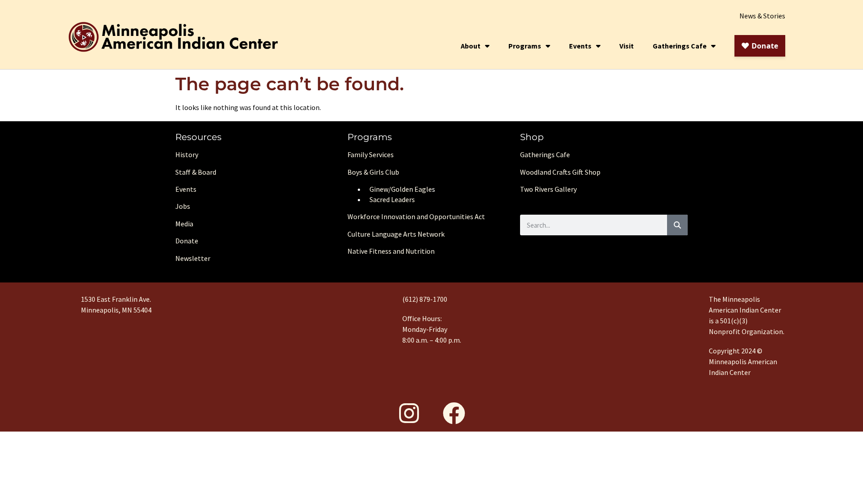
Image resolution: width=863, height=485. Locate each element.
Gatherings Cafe (680, 45)
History (186, 154)
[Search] (677, 225)
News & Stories (762, 15)
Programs (524, 45)
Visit (626, 45)
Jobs (182, 206)
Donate (186, 240)
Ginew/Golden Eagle (400, 189)
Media (184, 223)
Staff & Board (195, 172)
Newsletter (192, 258)
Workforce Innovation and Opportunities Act (416, 216)
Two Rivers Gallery (548, 189)
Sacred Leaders (392, 199)
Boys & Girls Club (373, 172)
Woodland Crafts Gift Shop (560, 172)
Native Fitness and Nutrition (391, 251)
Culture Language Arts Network (396, 233)
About (470, 45)
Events (580, 45)
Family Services (370, 154)
